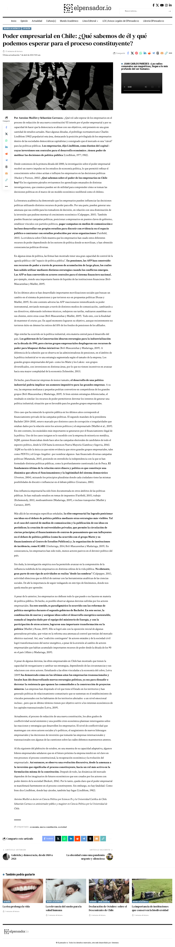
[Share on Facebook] (128, 53)
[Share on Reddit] (149, 53)
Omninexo (115, 943)
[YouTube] (162, 5)
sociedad (62, 827)
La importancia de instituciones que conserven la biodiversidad (150, 908)
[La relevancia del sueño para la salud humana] (66, 891)
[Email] (162, 53)
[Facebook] (153, 5)
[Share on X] (132, 53)
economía (34, 827)
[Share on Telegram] (153, 53)
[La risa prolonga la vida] (23, 891)
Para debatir (104, 902)
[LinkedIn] (170, 5)
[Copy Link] (166, 53)
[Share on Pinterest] (136, 53)
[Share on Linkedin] (145, 53)
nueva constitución (48, 827)
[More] (170, 53)
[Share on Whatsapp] (141, 53)
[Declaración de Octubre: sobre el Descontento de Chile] (109, 891)
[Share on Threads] (158, 53)
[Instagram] (166, 5)
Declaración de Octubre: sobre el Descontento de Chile (108, 908)
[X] (157, 5)
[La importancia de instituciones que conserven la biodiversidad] (152, 891)
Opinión (26, 28)
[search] (4, 8)
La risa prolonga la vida (16, 906)
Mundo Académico (12, 28)
